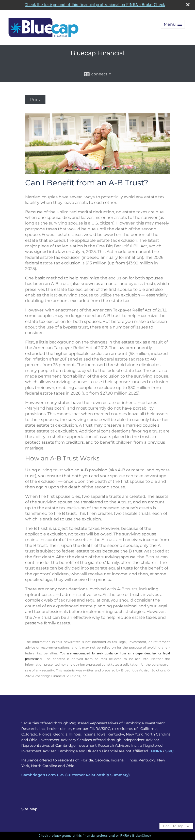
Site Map (29, 809)
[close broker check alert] (188, 5)
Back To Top (174, 826)
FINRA (156, 751)
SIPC (169, 751)
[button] (173, 24)
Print (35, 99)
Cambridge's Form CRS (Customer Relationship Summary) (75, 775)
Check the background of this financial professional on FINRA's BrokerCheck (95, 4)
